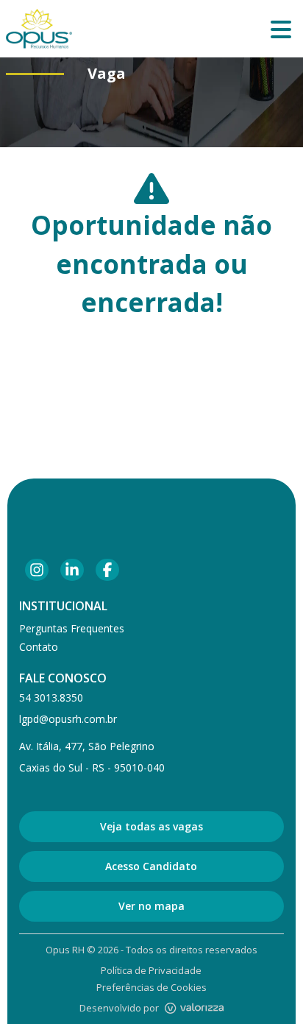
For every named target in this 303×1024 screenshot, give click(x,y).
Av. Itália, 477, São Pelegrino (86, 746)
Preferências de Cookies (151, 987)
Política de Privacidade (151, 970)
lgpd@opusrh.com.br (68, 719)
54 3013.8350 (51, 698)
